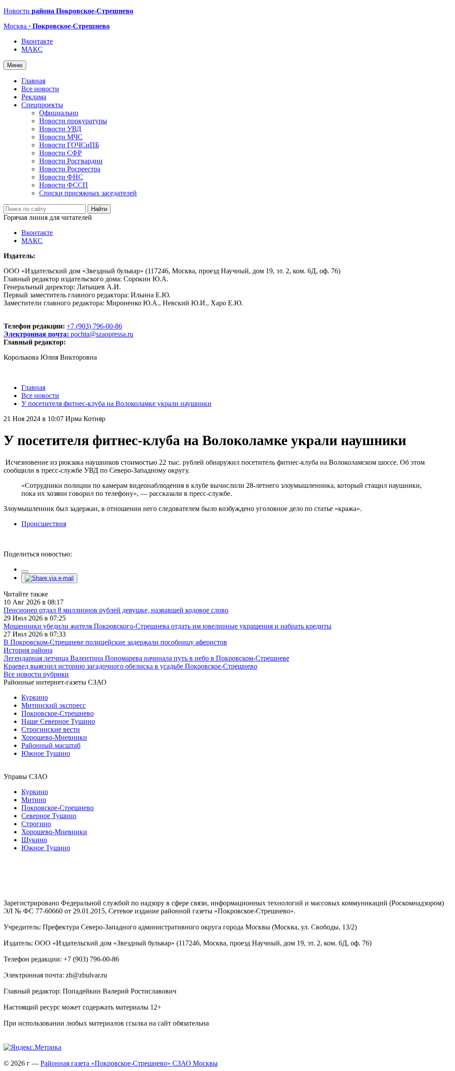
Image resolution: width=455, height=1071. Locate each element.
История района (28, 650)
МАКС (32, 49)
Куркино (34, 697)
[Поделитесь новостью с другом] (49, 578)
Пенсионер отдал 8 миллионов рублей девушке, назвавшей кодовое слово (116, 610)
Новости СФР (60, 153)
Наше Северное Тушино (58, 721)
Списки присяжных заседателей (88, 193)
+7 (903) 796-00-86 (63, 330)
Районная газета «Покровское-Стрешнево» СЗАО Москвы (129, 1063)
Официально (58, 113)
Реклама (33, 97)
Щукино (34, 840)
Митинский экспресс (53, 705)
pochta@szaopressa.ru (102, 334)
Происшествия (43, 523)
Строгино (36, 824)
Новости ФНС (61, 177)
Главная (33, 81)
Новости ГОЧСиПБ (69, 145)
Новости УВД (60, 129)
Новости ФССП (63, 185)
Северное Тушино (48, 815)
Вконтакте (37, 41)
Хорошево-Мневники (54, 737)
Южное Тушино (45, 753)
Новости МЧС (61, 137)
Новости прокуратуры (73, 121)
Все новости (40, 89)
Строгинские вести (50, 729)
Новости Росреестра (69, 169)
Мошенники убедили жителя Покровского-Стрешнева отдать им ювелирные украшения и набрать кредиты (167, 626)
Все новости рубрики (36, 674)
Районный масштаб (50, 745)
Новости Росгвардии (71, 161)
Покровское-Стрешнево (57, 713)
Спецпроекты (42, 105)
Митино (33, 799)
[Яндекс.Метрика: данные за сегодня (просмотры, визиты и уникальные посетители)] (32, 1047)
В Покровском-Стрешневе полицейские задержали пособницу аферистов (115, 642)
